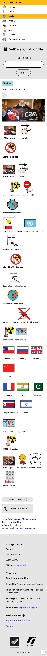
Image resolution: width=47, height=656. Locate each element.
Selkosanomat (15, 2)
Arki (10, 30)
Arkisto (11, 34)
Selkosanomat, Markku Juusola (22, 519)
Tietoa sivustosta (16, 39)
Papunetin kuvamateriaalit (18, 620)
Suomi (11, 11)
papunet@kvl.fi (23, 565)
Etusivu (11, 7)
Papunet (10, 626)
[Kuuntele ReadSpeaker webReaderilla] (4, 95)
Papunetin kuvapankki (25, 528)
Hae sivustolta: (23, 57)
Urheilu (11, 20)
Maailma (12, 16)
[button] (4, 95)
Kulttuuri (12, 25)
